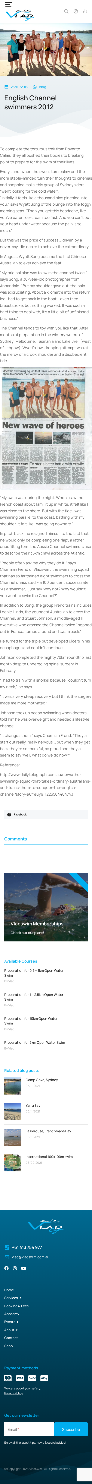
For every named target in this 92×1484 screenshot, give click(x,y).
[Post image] (12, 1086)
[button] (46, 814)
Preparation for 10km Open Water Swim (31, 1021)
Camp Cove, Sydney (42, 1079)
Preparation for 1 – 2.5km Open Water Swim (33, 997)
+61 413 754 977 (27, 1247)
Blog (42, 87)
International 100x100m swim (49, 1156)
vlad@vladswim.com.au (30, 1257)
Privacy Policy (13, 1393)
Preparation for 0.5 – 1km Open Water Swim (34, 973)
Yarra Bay (33, 1105)
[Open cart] (85, 11)
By (9, 981)
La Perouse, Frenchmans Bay (48, 1131)
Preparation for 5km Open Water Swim (34, 1042)
